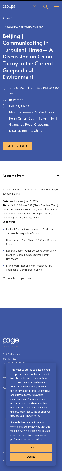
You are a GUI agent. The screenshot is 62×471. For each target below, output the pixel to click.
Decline (31, 456)
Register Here (16, 146)
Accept (31, 447)
